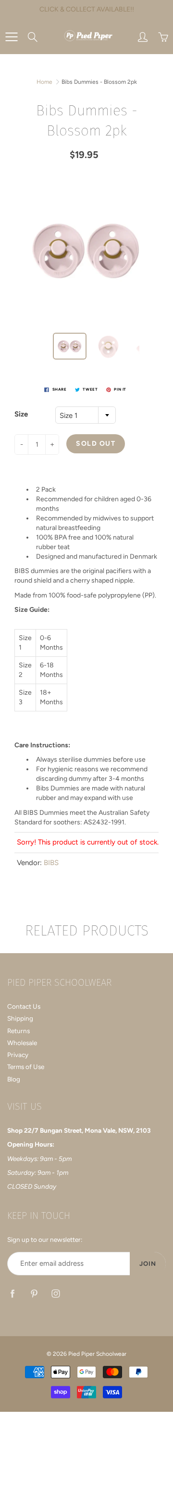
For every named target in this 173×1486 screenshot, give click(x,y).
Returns (18, 1031)
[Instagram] (55, 1293)
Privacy (17, 1054)
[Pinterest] (33, 1293)
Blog (13, 1079)
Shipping (20, 1018)
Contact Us (23, 1006)
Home (44, 82)
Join (147, 1263)
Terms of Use (25, 1066)
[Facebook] (12, 1293)
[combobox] (85, 415)
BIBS (51, 862)
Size (21, 414)
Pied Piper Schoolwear (97, 1354)
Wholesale (22, 1043)
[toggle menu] (11, 37)
